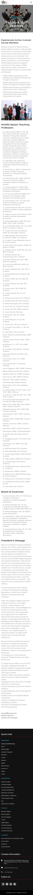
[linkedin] (10, 884)
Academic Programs (6, 752)
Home (8, 29)
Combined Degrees (6, 825)
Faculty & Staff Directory (8, 743)
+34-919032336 (8, 872)
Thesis (3, 774)
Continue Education (6, 830)
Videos (3, 771)
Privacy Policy (5, 841)
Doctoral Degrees (6, 817)
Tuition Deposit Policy (7, 798)
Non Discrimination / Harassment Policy (12, 838)
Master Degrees (5, 814)
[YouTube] (7, 884)
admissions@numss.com (11, 868)
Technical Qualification (7, 790)
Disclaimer (4, 844)
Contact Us (4, 768)
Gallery (3, 763)
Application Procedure (7, 792)
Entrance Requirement (7, 787)
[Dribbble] (14, 884)
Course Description (6, 828)
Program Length (5, 782)
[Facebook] (3, 884)
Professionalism (5, 846)
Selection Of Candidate (7, 803)
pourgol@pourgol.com (9, 713)
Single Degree (5, 822)
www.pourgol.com (7, 715)
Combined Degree (6, 784)
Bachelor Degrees (6, 811)
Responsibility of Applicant (8, 795)
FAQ (2, 801)
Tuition (3, 757)
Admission (4, 754)
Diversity (3, 760)
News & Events (5, 766)
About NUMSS (5, 749)
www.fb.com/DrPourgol (9, 718)
